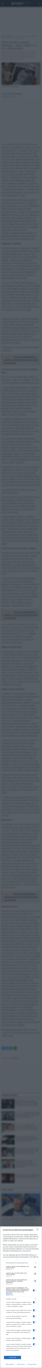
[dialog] (21, 1297)
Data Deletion (10, 1364)
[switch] (34, 1267)
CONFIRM (12, 1357)
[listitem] (21, 1263)
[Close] (38, 1230)
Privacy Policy (32, 1364)
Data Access (21, 1364)
